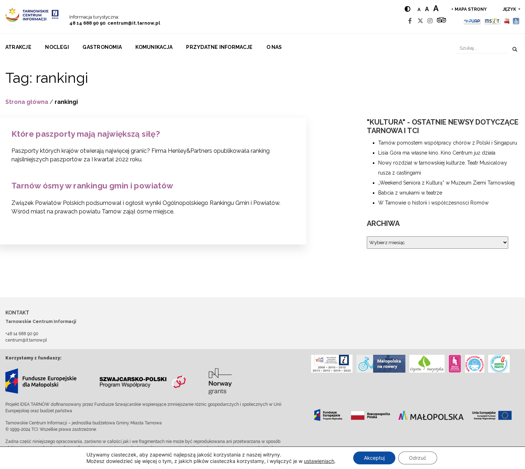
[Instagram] (430, 20)
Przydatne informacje (219, 47)
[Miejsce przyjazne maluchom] (474, 364)
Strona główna (26, 102)
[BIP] (507, 20)
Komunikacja (153, 47)
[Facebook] (410, 20)
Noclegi (57, 47)
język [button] (510, 9)
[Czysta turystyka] (427, 364)
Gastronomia (102, 47)
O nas (274, 47)
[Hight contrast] (407, 9)
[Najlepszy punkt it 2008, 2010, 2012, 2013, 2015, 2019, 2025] (331, 364)
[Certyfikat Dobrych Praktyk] (499, 364)
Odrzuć (417, 458)
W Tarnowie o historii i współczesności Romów (433, 203)
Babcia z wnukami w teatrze (410, 193)
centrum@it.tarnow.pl (134, 23)
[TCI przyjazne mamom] (455, 364)
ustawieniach (319, 461)
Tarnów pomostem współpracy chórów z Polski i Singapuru (447, 143)
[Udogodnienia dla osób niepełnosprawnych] (516, 20)
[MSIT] (492, 20)
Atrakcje (18, 47)
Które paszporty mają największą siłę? (85, 133)
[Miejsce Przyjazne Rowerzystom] (380, 364)
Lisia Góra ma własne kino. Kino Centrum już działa (436, 153)
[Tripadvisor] (441, 20)
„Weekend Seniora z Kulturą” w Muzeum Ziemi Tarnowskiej (446, 183)
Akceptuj (374, 458)
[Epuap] (472, 20)
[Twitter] (420, 20)
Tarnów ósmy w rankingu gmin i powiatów (92, 185)
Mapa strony (471, 9)
